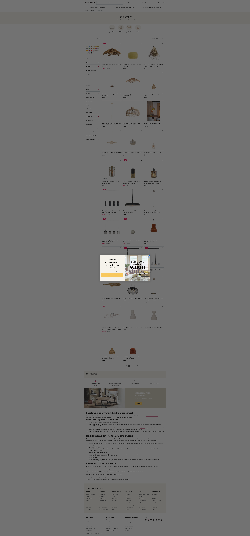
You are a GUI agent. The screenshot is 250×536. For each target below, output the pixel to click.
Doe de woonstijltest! (112, 275)
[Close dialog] (149, 256)
